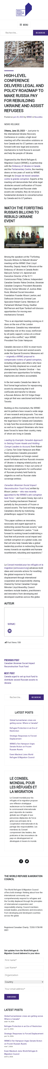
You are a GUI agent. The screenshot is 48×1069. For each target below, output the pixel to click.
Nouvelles (38, 117)
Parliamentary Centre (21, 169)
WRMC (29, 117)
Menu (25, 24)
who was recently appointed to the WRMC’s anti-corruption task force (23, 494)
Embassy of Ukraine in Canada (26, 166)
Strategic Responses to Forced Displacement (23, 1034)
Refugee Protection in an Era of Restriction (23, 1026)
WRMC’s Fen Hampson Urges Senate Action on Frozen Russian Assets (22, 747)
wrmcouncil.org (21, 568)
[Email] (10, 631)
